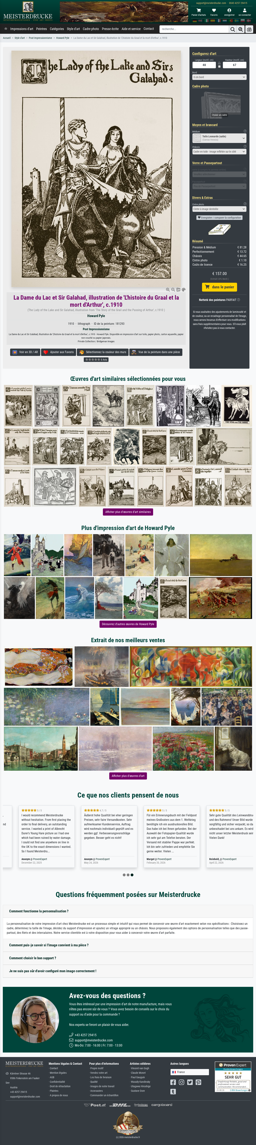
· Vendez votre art (98, 1072)
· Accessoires (96, 1090)
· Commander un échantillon (103, 1095)
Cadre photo (91, 29)
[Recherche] (233, 29)
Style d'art (73, 29)
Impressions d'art (21, 29)
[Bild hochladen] (249, 29)
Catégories (57, 29)
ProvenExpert (27, 859)
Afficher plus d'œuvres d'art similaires (128, 512)
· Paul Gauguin (137, 1077)
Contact (149, 29)
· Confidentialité (57, 1081)
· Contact (53, 1068)
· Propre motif (96, 1068)
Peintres (41, 29)
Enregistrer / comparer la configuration (221, 217)
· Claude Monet (138, 1072)
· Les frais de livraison (100, 1077)
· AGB (51, 1077)
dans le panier (221, 287)
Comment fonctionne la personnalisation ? (39, 911)
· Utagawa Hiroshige (140, 1086)
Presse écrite (110, 29)
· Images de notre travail (101, 1086)
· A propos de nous (58, 1095)
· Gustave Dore (137, 1090)
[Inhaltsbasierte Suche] (241, 29)
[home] (6, 28)
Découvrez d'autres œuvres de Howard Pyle (128, 624)
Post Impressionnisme (40, 38)
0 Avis (103, 359)
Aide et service (131, 29)
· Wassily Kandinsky (140, 1081)
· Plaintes (53, 1090)
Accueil (6, 38)
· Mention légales (58, 1072)
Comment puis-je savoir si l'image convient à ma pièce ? (49, 945)
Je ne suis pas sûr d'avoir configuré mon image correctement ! (52, 971)
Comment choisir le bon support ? (32, 958)
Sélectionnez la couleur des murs (105, 352)
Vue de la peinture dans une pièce (158, 352)
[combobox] (219, 77)
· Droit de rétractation (59, 1086)
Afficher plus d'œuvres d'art (128, 776)
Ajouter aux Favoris (61, 352)
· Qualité (93, 1081)
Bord (194, 72)
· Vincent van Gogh (139, 1068)
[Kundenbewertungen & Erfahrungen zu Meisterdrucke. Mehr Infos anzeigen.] (233, 1076)
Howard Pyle (62, 38)
